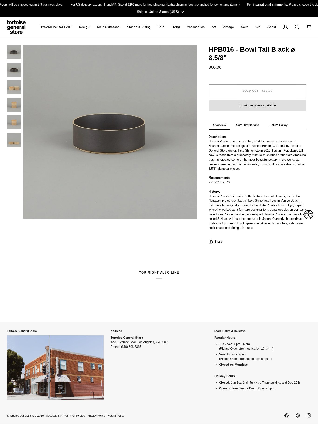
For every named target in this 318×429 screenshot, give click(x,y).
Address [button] (116, 330)
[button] (55, 27)
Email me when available (257, 105)
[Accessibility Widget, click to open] (308, 214)
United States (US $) (164, 12)
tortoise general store (23, 415)
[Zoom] (110, 132)
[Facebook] (286, 415)
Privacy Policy (96, 415)
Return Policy (278, 125)
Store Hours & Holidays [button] (230, 330)
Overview (219, 125)
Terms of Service (74, 415)
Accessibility (54, 415)
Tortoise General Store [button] (22, 330)
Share (219, 241)
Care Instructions (247, 125)
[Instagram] (309, 415)
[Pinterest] (298, 415)
